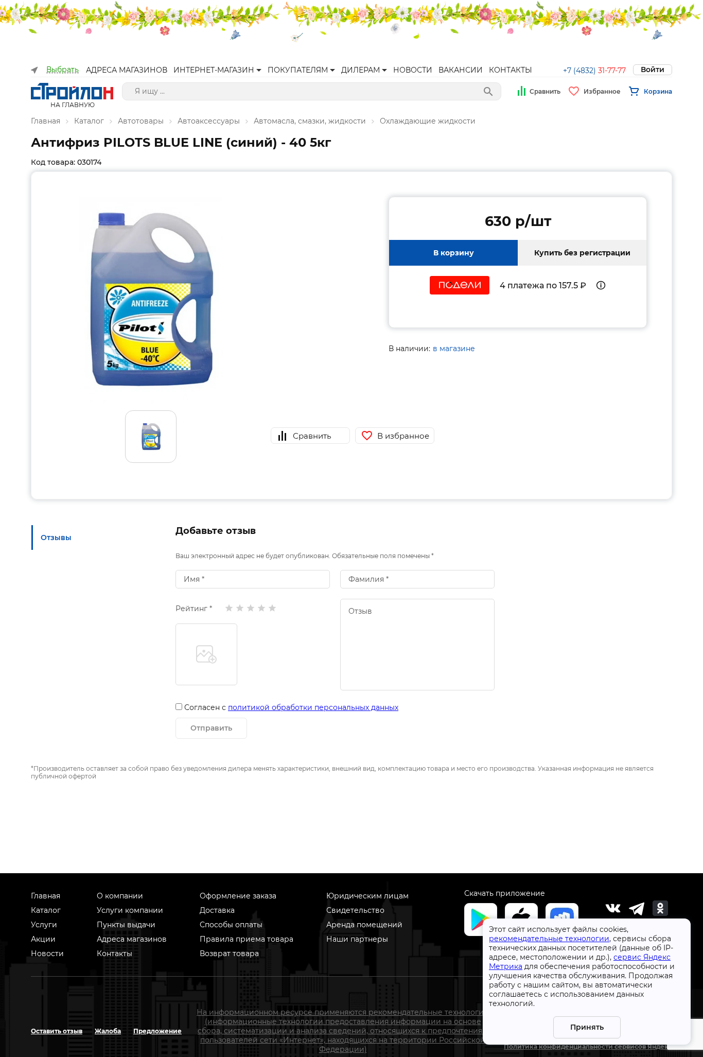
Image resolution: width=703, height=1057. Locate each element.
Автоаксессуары (209, 121)
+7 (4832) (594, 70)
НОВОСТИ (412, 70)
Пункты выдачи (126, 924)
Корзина (658, 91)
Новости (47, 953)
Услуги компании (130, 910)
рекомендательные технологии (549, 938)
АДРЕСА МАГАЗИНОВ (126, 70)
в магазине (454, 348)
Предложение (157, 1031)
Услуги (44, 924)
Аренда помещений (364, 924)
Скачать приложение (504, 893)
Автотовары (141, 121)
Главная (45, 121)
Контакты (114, 953)
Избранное (602, 91)
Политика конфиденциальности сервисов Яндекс (588, 1046)
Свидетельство (355, 910)
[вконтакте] (613, 908)
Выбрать (62, 69)
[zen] (636, 908)
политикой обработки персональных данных (313, 707)
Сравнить (545, 91)
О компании (120, 895)
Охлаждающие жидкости (428, 121)
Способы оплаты (231, 924)
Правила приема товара (246, 939)
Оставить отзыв (56, 1031)
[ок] (660, 908)
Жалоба (108, 1031)
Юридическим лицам (367, 895)
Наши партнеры (357, 939)
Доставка (217, 910)
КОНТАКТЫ (510, 70)
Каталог (89, 121)
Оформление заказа (238, 895)
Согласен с (291, 707)
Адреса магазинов (132, 939)
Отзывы (56, 537)
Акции (43, 939)
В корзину (453, 252)
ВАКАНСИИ (460, 70)
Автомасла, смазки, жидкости (310, 121)
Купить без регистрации (582, 252)
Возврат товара (229, 953)
